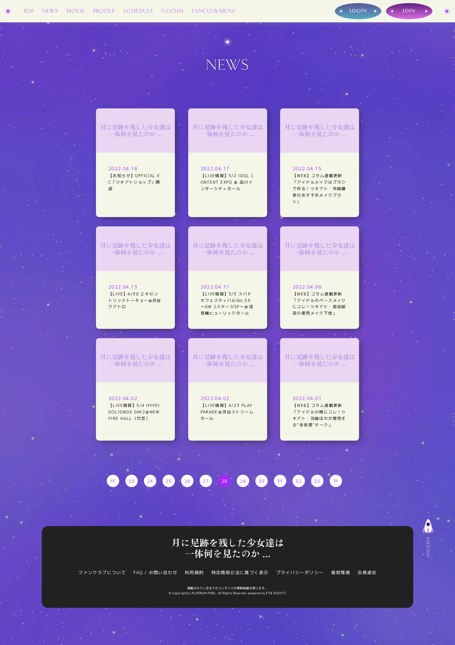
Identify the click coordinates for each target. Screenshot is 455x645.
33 (317, 481)
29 (243, 481)
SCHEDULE (138, 11)
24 (150, 481)
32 (299, 481)
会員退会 (367, 572)
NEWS (50, 11)
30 (261, 481)
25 (169, 481)
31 (280, 481)
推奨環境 (340, 572)
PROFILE (104, 11)
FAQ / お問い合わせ (155, 572)
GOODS (172, 11)
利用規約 (194, 572)
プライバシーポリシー (300, 572)
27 (206, 481)
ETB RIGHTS (276, 593)
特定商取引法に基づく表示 (240, 572)
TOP (28, 11)
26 (187, 481)
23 (131, 481)
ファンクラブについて (102, 572)
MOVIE (75, 11)
